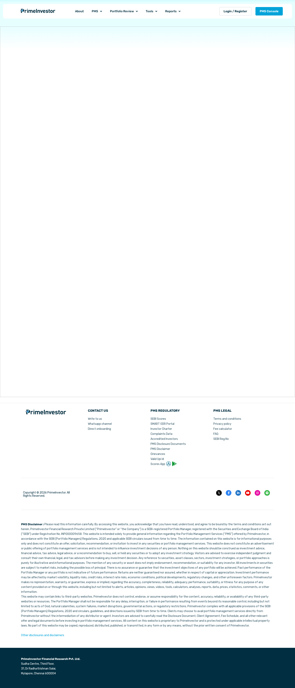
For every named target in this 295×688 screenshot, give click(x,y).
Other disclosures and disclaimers (42, 635)
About (79, 11)
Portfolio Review (122, 11)
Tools (149, 11)
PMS (95, 11)
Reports (171, 11)
